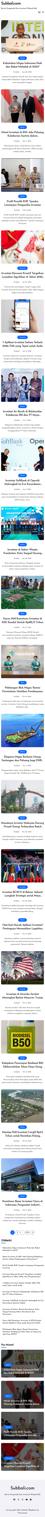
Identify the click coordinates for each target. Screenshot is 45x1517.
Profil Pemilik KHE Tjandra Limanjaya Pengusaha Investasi (23, 1267)
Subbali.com (11, 4)
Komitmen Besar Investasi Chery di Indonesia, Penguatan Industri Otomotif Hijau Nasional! (22, 1205)
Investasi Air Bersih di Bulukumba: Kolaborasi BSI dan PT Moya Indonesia (22, 415)
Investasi (22, 268)
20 (27, 1233)
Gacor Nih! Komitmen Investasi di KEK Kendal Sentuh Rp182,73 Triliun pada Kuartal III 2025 (22, 622)
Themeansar (22, 1513)
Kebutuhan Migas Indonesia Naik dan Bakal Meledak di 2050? (21, 1249)
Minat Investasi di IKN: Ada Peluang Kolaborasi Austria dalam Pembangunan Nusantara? (22, 136)
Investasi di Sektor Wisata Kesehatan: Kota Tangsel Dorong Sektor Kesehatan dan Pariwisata (22, 553)
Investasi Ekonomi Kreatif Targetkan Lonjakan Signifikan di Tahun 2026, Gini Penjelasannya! (22, 277)
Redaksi (16, 72)
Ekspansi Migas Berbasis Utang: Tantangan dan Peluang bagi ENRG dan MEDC (22, 760)
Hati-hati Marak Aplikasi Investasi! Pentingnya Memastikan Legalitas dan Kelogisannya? (22, 929)
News (22, 613)
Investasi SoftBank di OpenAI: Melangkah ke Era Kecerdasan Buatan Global (22, 484)
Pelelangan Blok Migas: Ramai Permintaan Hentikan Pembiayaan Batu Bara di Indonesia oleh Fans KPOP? (22, 1331)
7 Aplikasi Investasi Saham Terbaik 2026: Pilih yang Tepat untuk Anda (21, 1284)
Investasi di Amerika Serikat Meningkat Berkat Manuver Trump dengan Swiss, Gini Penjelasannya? (22, 998)
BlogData (32, 1510)
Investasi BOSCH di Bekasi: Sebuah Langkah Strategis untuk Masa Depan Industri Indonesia (22, 896)
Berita (22, 58)
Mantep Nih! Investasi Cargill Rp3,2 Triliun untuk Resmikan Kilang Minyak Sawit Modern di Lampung (22, 1136)
